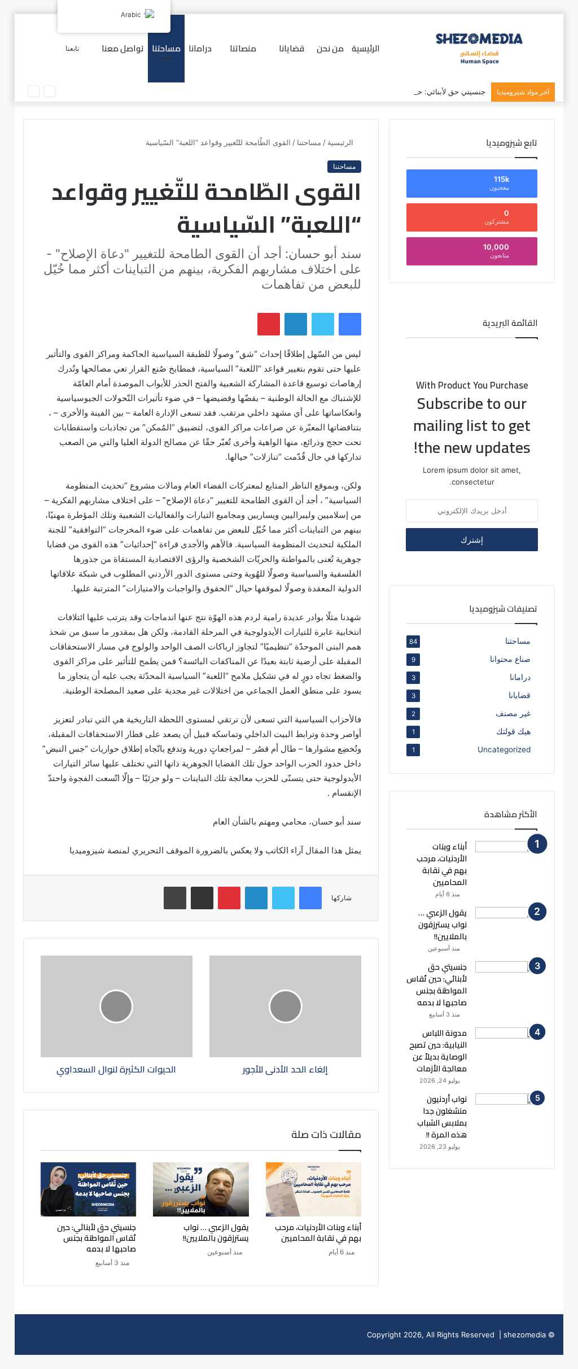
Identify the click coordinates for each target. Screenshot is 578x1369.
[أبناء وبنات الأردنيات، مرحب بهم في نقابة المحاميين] (314, 1189)
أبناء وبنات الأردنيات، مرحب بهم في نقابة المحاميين (318, 1232)
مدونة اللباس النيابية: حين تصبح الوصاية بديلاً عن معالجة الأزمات (438, 1051)
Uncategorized (504, 749)
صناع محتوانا (510, 659)
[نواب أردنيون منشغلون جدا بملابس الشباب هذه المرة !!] (506, 1114)
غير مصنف (513, 713)
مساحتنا (166, 48)
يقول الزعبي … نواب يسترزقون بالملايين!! (216, 1232)
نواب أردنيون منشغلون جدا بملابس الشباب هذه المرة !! (442, 1117)
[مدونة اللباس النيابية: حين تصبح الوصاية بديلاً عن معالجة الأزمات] (506, 1048)
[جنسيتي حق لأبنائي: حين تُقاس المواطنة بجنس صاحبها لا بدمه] (89, 1189)
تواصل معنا (123, 48)
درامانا (200, 48)
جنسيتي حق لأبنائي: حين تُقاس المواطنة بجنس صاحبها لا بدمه (389, 91)
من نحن (330, 48)
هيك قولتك (513, 731)
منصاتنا (243, 48)
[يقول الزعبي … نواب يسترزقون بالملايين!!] (201, 1189)
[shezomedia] (479, 48)
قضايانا (520, 695)
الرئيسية (366, 48)
